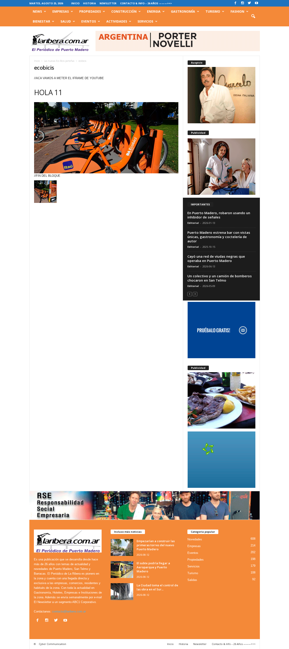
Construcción (124, 11)
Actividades (116, 21)
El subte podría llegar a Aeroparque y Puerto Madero (153, 567)
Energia (154, 11)
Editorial (193, 223)
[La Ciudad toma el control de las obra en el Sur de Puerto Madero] (122, 591)
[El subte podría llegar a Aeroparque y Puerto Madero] (122, 569)
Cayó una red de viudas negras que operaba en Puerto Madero (216, 258)
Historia (89, 3)
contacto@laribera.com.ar (69, 611)
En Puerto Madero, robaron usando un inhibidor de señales (218, 215)
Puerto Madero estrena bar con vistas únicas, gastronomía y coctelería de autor (218, 236)
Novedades (194, 539)
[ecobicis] (106, 137)
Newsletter (108, 3)
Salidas (192, 580)
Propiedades (90, 11)
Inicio (75, 3)
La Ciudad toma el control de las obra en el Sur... (157, 587)
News (37, 11)
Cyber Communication (52, 644)
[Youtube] (256, 3)
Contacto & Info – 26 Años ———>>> (146, 3)
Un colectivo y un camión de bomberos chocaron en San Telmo (219, 278)
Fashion (237, 11)
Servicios (145, 21)
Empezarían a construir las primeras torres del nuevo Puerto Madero (156, 545)
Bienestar (41, 21)
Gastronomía (183, 11)
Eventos (88, 21)
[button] (253, 16)
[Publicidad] (221, 166)
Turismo (212, 11)
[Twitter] (249, 3)
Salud (66, 21)
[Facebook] (235, 3)
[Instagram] (242, 3)
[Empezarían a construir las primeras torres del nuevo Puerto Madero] (122, 547)
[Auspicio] (221, 95)
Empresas (60, 11)
